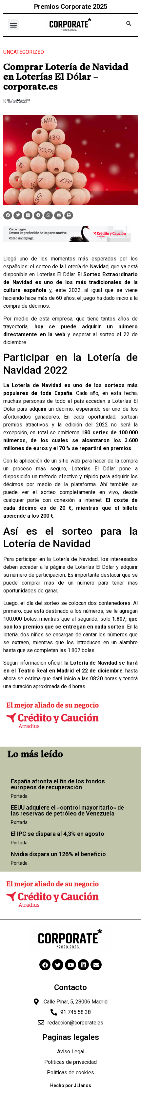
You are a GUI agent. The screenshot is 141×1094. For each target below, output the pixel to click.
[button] (13, 24)
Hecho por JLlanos (70, 1085)
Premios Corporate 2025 (70, 6)
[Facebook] (44, 964)
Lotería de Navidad (87, 266)
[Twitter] (57, 964)
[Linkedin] (83, 964)
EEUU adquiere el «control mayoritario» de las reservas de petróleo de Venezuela (67, 810)
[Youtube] (70, 964)
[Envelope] (96, 964)
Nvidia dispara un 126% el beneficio (58, 854)
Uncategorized (23, 52)
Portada (19, 796)
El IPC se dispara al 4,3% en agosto (57, 833)
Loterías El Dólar (55, 274)
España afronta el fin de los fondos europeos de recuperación (58, 784)
